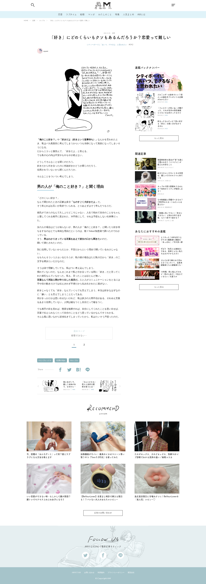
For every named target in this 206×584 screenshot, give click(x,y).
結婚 (82, 14)
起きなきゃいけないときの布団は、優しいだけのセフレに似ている (170, 175)
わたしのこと (105, 14)
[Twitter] (69, 370)
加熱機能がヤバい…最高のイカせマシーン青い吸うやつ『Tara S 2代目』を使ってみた (103, 455)
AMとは (141, 14)
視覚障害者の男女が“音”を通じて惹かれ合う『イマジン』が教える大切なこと (170, 162)
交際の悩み (61, 360)
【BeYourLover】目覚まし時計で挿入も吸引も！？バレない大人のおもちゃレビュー (101, 498)
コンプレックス (45, 360)
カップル (42, 20)
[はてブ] (78, 370)
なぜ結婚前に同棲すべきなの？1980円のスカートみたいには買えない (170, 202)
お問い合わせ (89, 573)
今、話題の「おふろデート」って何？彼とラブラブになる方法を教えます (48, 455)
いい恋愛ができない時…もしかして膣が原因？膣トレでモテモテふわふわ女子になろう (49, 498)
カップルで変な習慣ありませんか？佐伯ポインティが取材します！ (170, 188)
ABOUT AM (76, 573)
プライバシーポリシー (116, 573)
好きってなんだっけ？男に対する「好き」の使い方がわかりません (170, 123)
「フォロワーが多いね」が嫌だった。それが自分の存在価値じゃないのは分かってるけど (170, 110)
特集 (117, 14)
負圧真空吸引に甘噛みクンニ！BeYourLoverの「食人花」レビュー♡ (157, 498)
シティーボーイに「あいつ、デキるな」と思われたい (107, 45)
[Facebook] (60, 370)
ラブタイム (71, 14)
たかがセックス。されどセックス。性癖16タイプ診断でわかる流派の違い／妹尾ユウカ (157, 455)
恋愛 (60, 14)
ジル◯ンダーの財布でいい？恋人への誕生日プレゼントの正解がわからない (170, 97)
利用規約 (101, 573)
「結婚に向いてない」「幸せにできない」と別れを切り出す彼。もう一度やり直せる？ (170, 215)
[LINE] (87, 370)
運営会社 (131, 573)
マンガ (91, 14)
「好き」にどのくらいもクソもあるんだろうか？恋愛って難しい (69, 20)
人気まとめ (128, 14)
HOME (26, 20)
